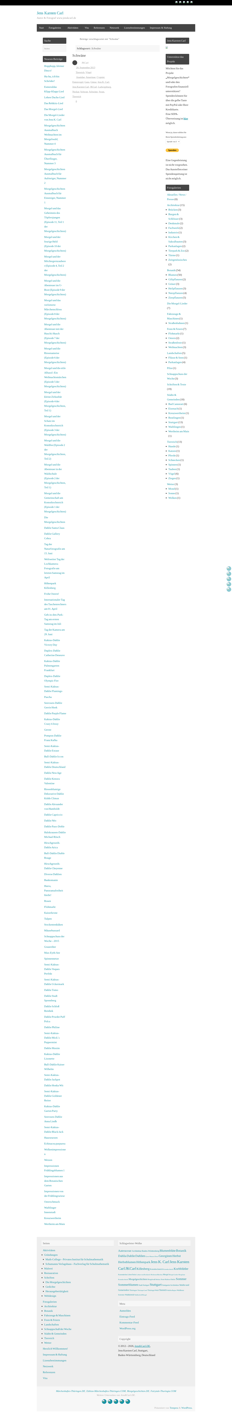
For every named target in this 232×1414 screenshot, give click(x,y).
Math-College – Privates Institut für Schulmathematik (74, 1259)
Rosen (47, 900)
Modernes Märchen (157, 1274)
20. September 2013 (85, 67)
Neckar (75, 91)
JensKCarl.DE (142, 1345)
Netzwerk (48, 1366)
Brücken (172, 209)
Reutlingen (174, 417)
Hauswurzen (51, 1137)
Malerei (48, 1268)
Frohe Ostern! (51, 593)
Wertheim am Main (54, 1223)
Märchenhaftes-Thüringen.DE (70, 1391)
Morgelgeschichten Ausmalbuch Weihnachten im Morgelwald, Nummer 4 (54, 134)
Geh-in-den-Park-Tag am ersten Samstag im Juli (53, 619)
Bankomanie (51, 880)
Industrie (173, 232)
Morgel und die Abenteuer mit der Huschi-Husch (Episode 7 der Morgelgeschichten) (55, 333)
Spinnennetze (51, 958)
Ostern (172, 338)
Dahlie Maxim (52, 1048)
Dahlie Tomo (51, 989)
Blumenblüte (168, 1250)
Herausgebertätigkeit (57, 1291)
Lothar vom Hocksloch (143, 1274)
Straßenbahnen (176, 323)
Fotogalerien (50, 1301)
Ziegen (172, 478)
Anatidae (80, 77)
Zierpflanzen (175, 297)
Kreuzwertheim (52, 1218)
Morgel (165, 1275)
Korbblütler (181, 1268)
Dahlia (122, 1256)
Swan (101, 91)
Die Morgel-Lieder (177, 303)
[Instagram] (181, 2)
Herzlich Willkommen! (55, 1348)
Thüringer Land (142, 1290)
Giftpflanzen (175, 279)
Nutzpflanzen (175, 293)
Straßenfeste (175, 342)
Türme (172, 255)
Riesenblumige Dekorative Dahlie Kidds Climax (54, 794)
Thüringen (133, 1290)
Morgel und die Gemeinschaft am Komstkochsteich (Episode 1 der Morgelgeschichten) (55, 502)
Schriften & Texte (176, 384)
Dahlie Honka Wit (53, 1085)
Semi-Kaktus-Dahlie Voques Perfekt (52, 969)
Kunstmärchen (122, 1275)
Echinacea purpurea (54, 1143)
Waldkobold (129, 1295)
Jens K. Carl (103, 82)
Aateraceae (124, 1250)
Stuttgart (173, 422)
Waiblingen (174, 426)
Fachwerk (173, 227)
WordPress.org (127, 1328)
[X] (188, 2)
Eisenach (173, 408)
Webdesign (50, 1295)
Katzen (172, 450)
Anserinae (91, 77)
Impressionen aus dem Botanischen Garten (53, 1181)
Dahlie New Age (52, 772)
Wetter (170, 484)
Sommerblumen (128, 1284)
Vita (45, 1378)
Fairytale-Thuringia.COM (163, 1391)
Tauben (172, 469)
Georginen (165, 1256)
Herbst (176, 1256)
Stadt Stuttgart (144, 1285)
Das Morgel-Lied (53, 109)
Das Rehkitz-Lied (53, 103)
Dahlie (131, 1256)
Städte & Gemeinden (55, 1333)
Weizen (48, 1159)
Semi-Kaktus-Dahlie (168, 1279)
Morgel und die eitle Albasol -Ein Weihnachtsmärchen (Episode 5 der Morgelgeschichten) (55, 377)
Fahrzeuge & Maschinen (57, 1315)
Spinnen (172, 464)
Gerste (47, 729)
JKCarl (85, 62)
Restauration (51, 1273)
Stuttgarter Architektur (170, 1285)
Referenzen (49, 1372)
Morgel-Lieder (173, 1274)
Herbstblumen (127, 1262)
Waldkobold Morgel (141, 1295)
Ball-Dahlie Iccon (53, 756)
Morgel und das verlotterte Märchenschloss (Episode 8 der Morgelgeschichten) (55, 309)
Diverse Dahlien (53, 874)
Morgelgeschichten (138, 1279)
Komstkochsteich (156, 1269)
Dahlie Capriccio (53, 814)
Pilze (170, 368)
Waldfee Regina (171, 1290)
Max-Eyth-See (52, 952)
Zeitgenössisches (177, 259)
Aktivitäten (49, 1250)
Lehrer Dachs (132, 1275)
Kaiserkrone (50, 912)
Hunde (171, 446)
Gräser (172, 283)
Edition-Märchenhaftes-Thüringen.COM (106, 1391)
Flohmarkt (50, 906)
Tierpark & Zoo (176, 250)
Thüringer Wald (153, 1290)
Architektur (173, 205)
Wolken (172, 497)
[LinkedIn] (184, 2)
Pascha (48, 696)
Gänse (93, 82)
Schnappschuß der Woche (57, 1329)
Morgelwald (151, 1279)
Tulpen (48, 918)
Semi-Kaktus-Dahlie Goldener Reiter (53, 1096)
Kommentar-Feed (129, 1322)
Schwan (84, 91)
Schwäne (79, 55)
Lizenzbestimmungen (54, 1360)
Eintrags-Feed (127, 1316)
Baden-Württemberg (150, 1251)
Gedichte (50, 1286)
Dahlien (140, 1256)
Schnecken (174, 460)
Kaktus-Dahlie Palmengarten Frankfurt (52, 666)
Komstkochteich (168, 1269)
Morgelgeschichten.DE (138, 1391)
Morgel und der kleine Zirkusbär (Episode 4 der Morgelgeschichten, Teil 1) (55, 401)
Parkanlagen (175, 246)
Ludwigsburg (104, 87)
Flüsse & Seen (176, 357)
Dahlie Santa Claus (54, 527)
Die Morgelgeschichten (58, 1282)
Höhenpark (143, 1262)
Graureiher (50, 946)
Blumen (172, 274)
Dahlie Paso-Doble (54, 826)
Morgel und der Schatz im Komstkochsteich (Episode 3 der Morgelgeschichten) (55, 425)
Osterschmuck (52, 1201)
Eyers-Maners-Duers (152, 1256)
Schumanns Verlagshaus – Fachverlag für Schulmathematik (77, 1263)
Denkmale (174, 223)
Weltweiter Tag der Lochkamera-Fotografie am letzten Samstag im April (54, 568)
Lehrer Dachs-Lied (54, 97)
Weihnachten (175, 347)
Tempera (174, 1407)
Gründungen (51, 1254)
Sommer (181, 1279)
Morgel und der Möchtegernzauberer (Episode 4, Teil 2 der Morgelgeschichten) (55, 265)
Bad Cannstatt (175, 403)
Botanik (171, 270)
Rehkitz (158, 1279)
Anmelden (125, 1310)
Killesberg (143, 1268)
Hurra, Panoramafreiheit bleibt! (53, 890)
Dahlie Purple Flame (55, 713)
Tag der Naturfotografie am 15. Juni (54, 549)
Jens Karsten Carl (50, 13)
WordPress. (187, 1407)
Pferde (171, 455)
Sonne (171, 493)
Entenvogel (77, 82)
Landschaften (174, 353)
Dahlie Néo (50, 820)
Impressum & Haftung (55, 1354)
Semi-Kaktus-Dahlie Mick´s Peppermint (52, 1038)
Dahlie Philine (52, 1027)
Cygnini (100, 77)
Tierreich (80, 72)
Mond (171, 488)
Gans (86, 82)
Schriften (49, 1277)
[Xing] (192, 2)
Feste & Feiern (175, 328)
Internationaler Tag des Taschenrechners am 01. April (55, 604)
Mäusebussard (52, 930)
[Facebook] (177, 2)
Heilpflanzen (175, 288)
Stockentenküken (53, 924)
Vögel (88, 72)
